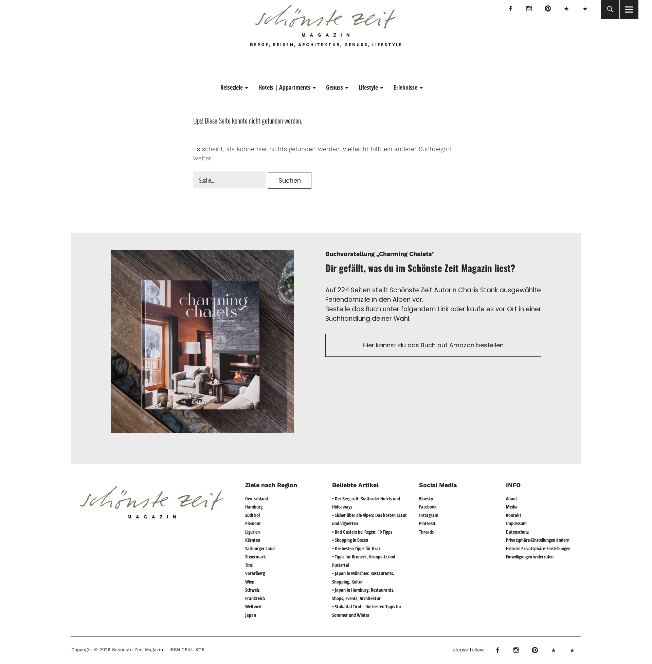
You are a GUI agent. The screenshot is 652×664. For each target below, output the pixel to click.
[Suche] (610, 9)
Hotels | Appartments (284, 87)
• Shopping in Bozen (350, 540)
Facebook (510, 9)
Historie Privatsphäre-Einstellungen (538, 548)
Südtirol (252, 515)
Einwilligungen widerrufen (530, 556)
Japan (250, 615)
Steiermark (255, 556)
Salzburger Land (260, 548)
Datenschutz (517, 532)
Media (512, 506)
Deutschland (256, 498)
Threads (585, 9)
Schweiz (252, 590)
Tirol (249, 565)
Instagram (529, 9)
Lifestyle (368, 87)
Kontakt (513, 515)
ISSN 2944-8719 (186, 649)
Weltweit (253, 606)
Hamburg (253, 506)
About (511, 498)
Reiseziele (231, 87)
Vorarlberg (255, 573)
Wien (249, 581)
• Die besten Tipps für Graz (356, 548)
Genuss (334, 87)
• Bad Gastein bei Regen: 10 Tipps (362, 532)
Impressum (516, 523)
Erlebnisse (405, 87)
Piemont (253, 523)
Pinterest (547, 9)
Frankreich (255, 598)
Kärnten (252, 540)
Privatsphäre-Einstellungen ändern (537, 540)
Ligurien (252, 532)
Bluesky (566, 9)
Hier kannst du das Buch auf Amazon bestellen (433, 345)
